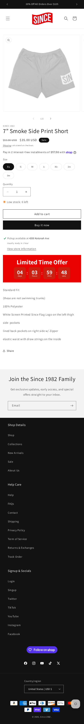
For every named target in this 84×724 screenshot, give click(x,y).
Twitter (12, 599)
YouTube (13, 616)
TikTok (12, 607)
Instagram (14, 625)
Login (11, 581)
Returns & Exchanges (21, 547)
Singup (12, 590)
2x (71, 167)
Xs (8, 166)
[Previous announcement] (7, 4)
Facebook (14, 634)
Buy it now (42, 225)
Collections (15, 444)
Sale (10, 461)
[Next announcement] (76, 4)
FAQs (11, 503)
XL (58, 167)
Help (11, 495)
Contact (13, 512)
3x (10, 176)
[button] (8, 18)
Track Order (15, 556)
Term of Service (17, 539)
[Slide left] (33, 118)
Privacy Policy (16, 530)
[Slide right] (50, 118)
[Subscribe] (71, 405)
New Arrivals (15, 453)
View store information (21, 248)
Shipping (7, 145)
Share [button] (10, 351)
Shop (11, 435)
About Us (14, 470)
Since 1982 (45, 716)
